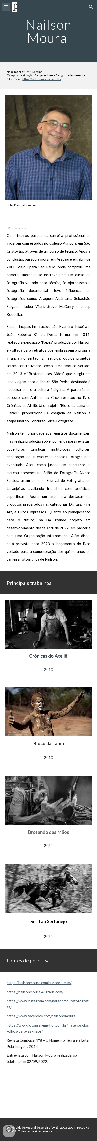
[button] (6, 7)
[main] (48, 31)
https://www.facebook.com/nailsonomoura (41, 1016)
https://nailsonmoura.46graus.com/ (35, 992)
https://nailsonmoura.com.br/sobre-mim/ (39, 983)
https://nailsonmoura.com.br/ (41, 79)
